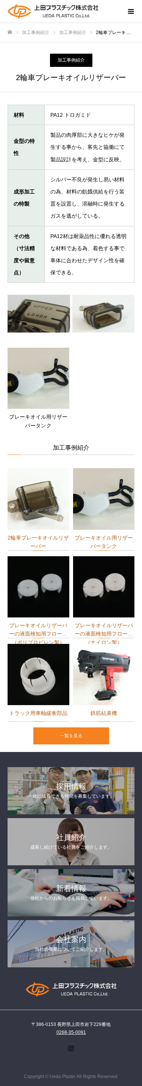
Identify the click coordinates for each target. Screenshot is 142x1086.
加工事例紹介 (71, 60)
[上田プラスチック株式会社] (63, 12)
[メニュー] (130, 11)
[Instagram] (71, 1048)
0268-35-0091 (71, 1032)
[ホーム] (10, 32)
